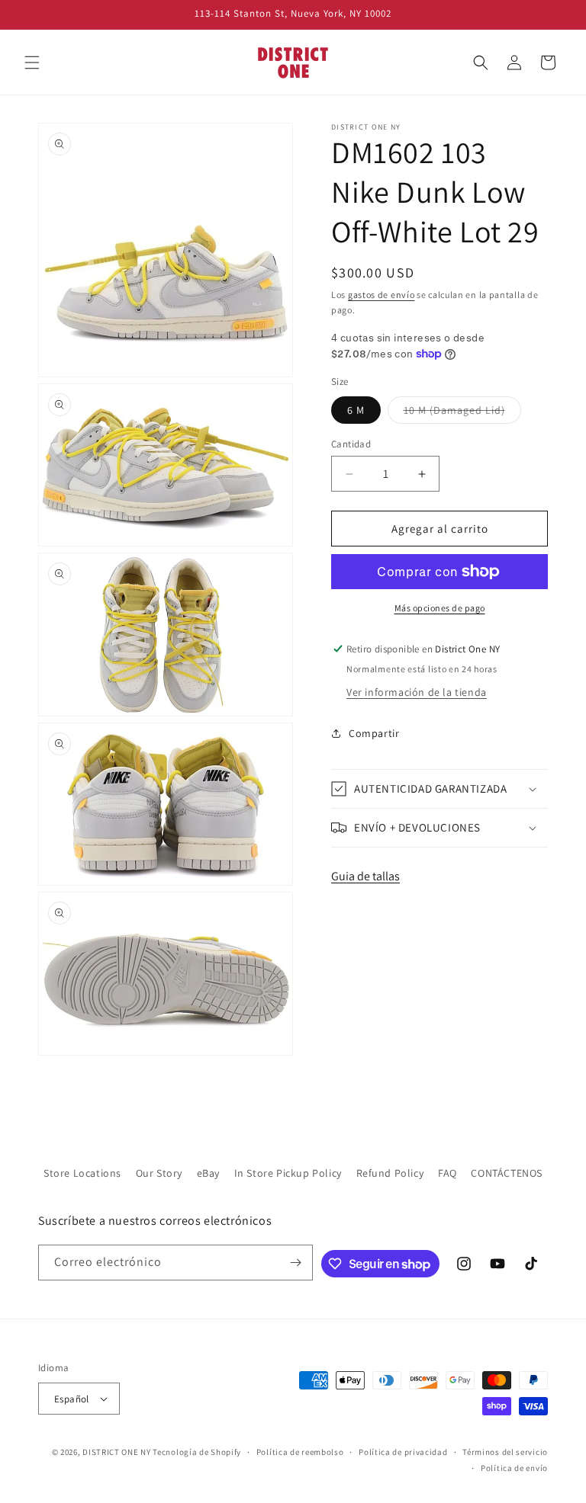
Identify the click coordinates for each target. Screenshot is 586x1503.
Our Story (159, 1173)
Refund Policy (390, 1173)
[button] (32, 62)
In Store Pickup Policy (288, 1173)
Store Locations (82, 1173)
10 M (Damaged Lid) (462, 413)
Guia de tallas (365, 876)
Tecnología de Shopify (197, 1452)
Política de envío (514, 1468)
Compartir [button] (374, 733)
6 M (356, 410)
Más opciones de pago (439, 608)
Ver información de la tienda (416, 692)
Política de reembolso (300, 1452)
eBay (208, 1173)
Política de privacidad (403, 1452)
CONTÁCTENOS (507, 1173)
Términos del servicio (505, 1452)
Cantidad (351, 443)
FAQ (447, 1173)
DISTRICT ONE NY (116, 1452)
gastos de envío (381, 294)
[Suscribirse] (295, 1262)
